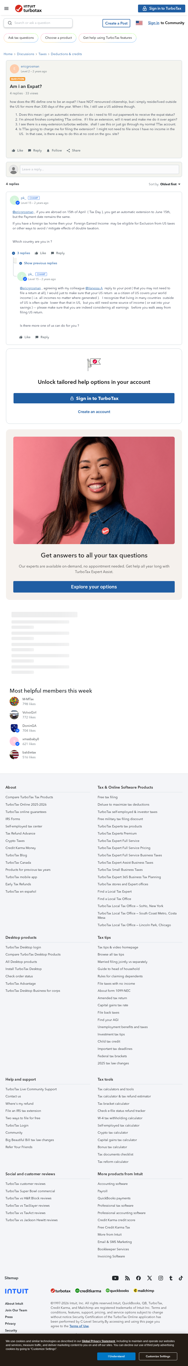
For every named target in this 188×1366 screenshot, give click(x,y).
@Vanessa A (94, 288)
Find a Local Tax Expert (115, 892)
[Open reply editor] (94, 169)
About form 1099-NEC (114, 991)
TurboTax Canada (18, 863)
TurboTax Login (17, 1125)
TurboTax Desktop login (23, 947)
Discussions (25, 54)
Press (9, 1317)
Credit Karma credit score (116, 1220)
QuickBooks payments (114, 1198)
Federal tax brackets (112, 1056)
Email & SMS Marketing (115, 1242)
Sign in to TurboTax (97, 398)
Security (11, 1330)
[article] (94, 226)
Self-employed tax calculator (118, 1125)
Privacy (10, 1324)
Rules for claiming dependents (120, 976)
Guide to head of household (119, 969)
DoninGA (29, 726)
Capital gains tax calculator (117, 1140)
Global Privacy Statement (98, 1341)
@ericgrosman (23, 212)
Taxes (43, 54)
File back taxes (108, 1013)
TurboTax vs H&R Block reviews (28, 1198)
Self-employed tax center (24, 826)
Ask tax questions (21, 38)
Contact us (13, 1096)
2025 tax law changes (113, 1063)
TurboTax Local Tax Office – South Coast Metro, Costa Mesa (137, 915)
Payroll (103, 1191)
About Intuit (14, 1304)
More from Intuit (110, 1235)
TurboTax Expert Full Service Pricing (124, 848)
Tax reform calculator (113, 1162)
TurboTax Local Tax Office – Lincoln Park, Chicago (134, 925)
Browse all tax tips (111, 954)
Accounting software (113, 1184)
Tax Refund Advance (20, 833)
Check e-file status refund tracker (121, 1111)
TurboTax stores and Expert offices (123, 884)
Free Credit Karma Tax (114, 1227)
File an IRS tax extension (23, 1111)
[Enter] (8, 23)
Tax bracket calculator (113, 1104)
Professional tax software (115, 1206)
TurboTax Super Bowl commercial (30, 1191)
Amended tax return (112, 998)
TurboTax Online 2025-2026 (26, 805)
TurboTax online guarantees (26, 812)
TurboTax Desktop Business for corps (33, 991)
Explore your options (94, 587)
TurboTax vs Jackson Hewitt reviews (32, 1220)
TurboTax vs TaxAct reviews (25, 1213)
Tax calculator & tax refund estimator (124, 1096)
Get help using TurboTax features (107, 38)
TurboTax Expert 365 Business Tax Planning (129, 877)
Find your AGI (108, 1020)
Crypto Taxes (15, 841)
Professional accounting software (122, 1213)
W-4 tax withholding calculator (120, 1118)
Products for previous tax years (28, 870)
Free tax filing (108, 797)
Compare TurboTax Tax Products (29, 797)
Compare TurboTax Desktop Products (33, 954)
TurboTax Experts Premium (117, 833)
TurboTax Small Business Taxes (120, 870)
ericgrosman (30, 66)
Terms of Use (79, 1326)
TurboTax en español (21, 892)
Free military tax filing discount (120, 819)
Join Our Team (16, 1310)
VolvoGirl (29, 712)
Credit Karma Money (21, 848)
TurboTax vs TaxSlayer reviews (28, 1206)
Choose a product (58, 38)
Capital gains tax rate (113, 1005)
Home (8, 54)
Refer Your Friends (19, 1147)
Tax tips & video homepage (118, 947)
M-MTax (28, 699)
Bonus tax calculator (112, 1147)
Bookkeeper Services (113, 1249)
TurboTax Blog (16, 855)
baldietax (29, 752)
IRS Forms (13, 819)
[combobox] (38, 23)
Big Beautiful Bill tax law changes (30, 1140)
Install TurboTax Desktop (24, 969)
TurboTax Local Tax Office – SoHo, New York (130, 906)
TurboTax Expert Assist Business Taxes (125, 863)
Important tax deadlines (115, 1049)
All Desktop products (21, 962)
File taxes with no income (116, 984)
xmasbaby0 (30, 739)
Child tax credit (109, 1041)
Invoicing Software (111, 1256)
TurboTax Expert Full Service (118, 841)
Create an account (94, 411)
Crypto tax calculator (113, 1133)
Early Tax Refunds (18, 884)
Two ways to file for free (23, 1118)
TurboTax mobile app (21, 877)
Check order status (19, 976)
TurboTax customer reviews (25, 1184)
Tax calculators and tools (116, 1089)
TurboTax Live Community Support (31, 1089)
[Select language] (139, 23)
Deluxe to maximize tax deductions (123, 805)
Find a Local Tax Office (114, 899)
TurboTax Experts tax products (120, 826)
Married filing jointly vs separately (122, 962)
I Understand (116, 1356)
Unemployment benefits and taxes (123, 1027)
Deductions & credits (66, 54)
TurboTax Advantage (21, 984)
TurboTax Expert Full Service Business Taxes (130, 855)
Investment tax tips (111, 1034)
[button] (116, 23)
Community (14, 1133)
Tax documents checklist (115, 1154)
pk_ (23, 198)
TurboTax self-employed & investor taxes (127, 812)
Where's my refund (19, 1104)
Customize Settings (158, 1356)
